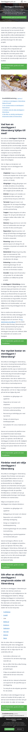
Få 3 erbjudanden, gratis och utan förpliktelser (14, 17)
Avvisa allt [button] (19, 729)
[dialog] (14, 724)
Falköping (6, 628)
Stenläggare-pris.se (8, 2)
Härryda (6, 631)
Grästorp (6, 625)
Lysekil (5, 615)
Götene (5, 635)
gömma (20, 98)
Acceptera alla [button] (9, 729)
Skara (5, 638)
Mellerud (6, 622)
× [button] (26, 718)
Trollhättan (6, 612)
